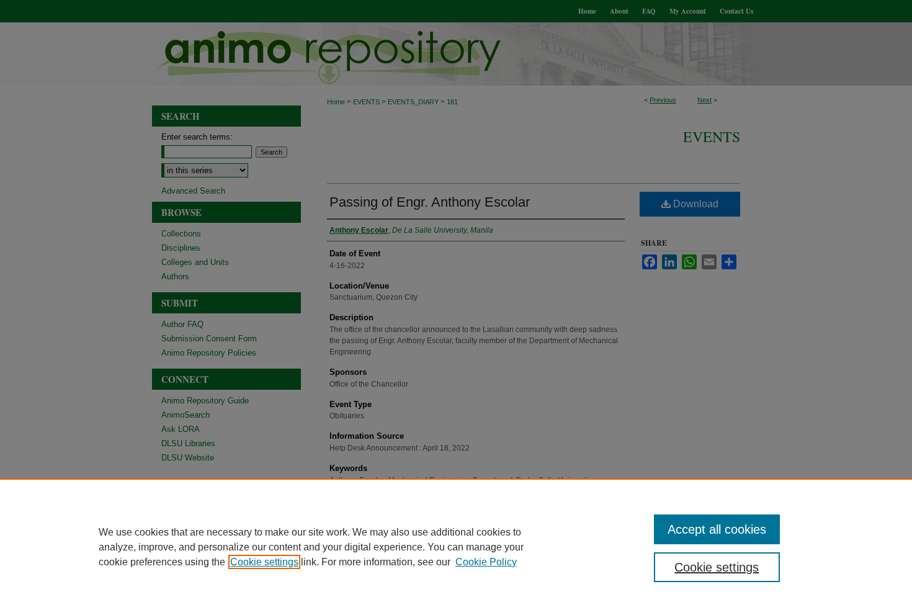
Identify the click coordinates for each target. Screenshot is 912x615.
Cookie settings (264, 562)
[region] (456, 546)
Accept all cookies (717, 529)
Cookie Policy (486, 562)
